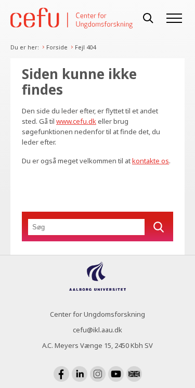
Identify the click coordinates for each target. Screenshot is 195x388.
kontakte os (150, 160)
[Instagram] (98, 374)
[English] (134, 374)
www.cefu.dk (76, 121)
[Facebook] (61, 374)
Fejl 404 (85, 47)
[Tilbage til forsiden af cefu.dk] (71, 18)
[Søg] (148, 18)
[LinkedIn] (79, 374)
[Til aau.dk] (97, 287)
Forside (57, 47)
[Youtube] (116, 374)
